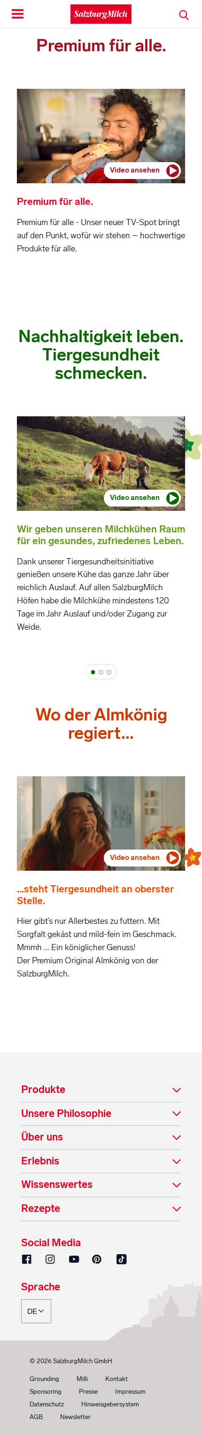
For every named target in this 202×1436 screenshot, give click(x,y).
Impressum (130, 1392)
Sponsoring (46, 1392)
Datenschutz (47, 1404)
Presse (88, 1392)
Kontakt (116, 1379)
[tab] (101, 1090)
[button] (93, 672)
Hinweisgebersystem (110, 1404)
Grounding (44, 1379)
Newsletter (75, 1417)
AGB (36, 1417)
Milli (82, 1379)
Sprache (40, 1287)
